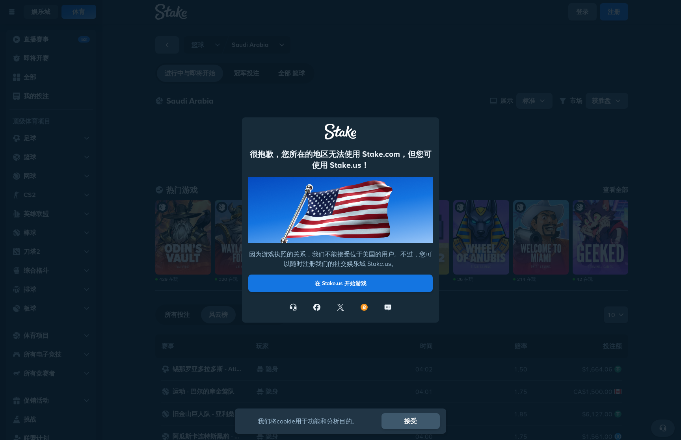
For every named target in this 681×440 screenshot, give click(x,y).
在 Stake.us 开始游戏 (341, 283)
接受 (410, 420)
